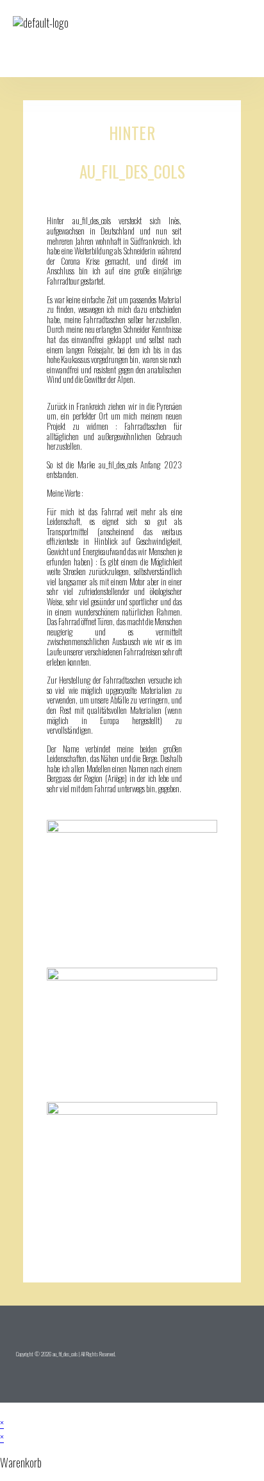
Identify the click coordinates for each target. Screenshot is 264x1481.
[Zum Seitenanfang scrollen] (4, 1409)
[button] (207, 38)
